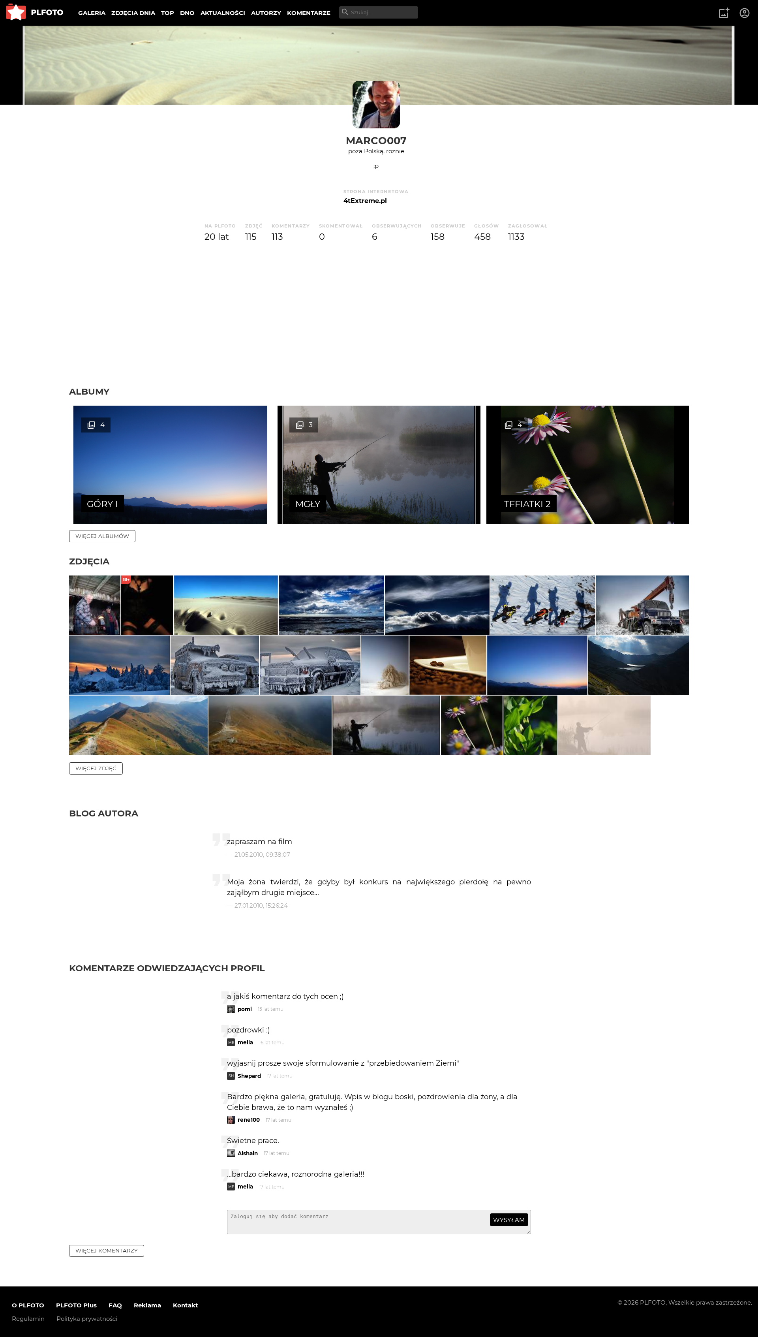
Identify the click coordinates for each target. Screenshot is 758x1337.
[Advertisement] (379, 326)
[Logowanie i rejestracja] (744, 13)
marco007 (376, 140)
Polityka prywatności (86, 1318)
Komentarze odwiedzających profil (167, 968)
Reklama (147, 1305)
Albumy (89, 391)
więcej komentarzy (106, 1250)
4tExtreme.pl (365, 201)
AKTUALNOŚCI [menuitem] (223, 13)
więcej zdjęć (95, 768)
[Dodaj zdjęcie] (724, 13)
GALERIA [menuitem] (91, 13)
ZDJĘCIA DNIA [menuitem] (133, 13)
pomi (245, 1009)
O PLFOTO (28, 1305)
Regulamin (28, 1318)
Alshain (248, 1153)
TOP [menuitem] (167, 13)
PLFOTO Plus (76, 1305)
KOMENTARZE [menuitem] (308, 13)
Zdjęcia (89, 561)
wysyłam (509, 1220)
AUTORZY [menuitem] (266, 13)
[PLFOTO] (34, 12)
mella (245, 1042)
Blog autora (103, 813)
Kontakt (185, 1305)
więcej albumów (102, 536)
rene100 (249, 1120)
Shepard (249, 1076)
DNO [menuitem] (187, 13)
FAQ (115, 1305)
